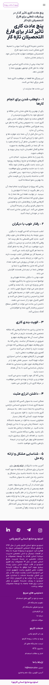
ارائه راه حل (18, 465)
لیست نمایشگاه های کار (33, 643)
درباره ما (40, 616)
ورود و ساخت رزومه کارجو (32, 638)
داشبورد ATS (38, 648)
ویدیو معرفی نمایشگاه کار (32, 607)
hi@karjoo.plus (31, 667)
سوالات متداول (37, 620)
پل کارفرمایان (37, 611)
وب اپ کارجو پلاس (35, 634)
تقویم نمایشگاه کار (35, 602)
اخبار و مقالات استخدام (34, 653)
